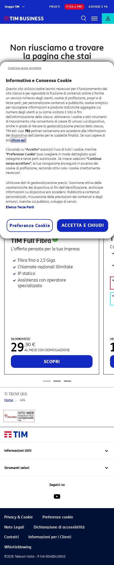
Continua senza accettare (25, 68)
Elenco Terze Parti (20, 207)
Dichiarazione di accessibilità (59, 527)
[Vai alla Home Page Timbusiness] (24, 18)
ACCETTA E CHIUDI (83, 225)
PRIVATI (54, 6)
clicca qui (18, 140)
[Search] (84, 18)
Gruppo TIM (12, 6)
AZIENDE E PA (98, 6)
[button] (94, 18)
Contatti (11, 537)
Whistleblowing (17, 547)
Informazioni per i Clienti (49, 537)
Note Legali (14, 527)
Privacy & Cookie (18, 517)
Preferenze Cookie (30, 225)
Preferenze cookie (57, 517)
